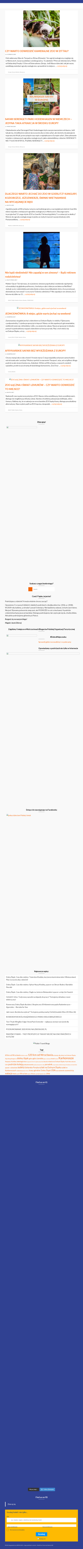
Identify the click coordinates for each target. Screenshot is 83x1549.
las (42, 1061)
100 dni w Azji (24, 1055)
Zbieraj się (22, 72)
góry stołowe (47, 1058)
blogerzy (14, 1058)
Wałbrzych (16, 1073)
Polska (20, 300)
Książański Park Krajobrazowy (34, 1061)
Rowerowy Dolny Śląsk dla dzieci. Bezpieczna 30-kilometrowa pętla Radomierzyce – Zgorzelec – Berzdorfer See (38, 1005)
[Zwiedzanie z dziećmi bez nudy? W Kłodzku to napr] (17, 1295)
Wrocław (25, 300)
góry (30, 1058)
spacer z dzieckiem (11, 1068)
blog (9, 1058)
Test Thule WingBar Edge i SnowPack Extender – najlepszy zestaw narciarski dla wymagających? (37, 1023)
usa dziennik (60, 1070)
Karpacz (8, 1061)
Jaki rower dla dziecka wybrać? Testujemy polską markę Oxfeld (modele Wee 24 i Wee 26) (41, 1012)
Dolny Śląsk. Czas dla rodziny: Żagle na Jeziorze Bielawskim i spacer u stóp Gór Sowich (39, 992)
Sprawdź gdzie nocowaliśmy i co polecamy (54, 642)
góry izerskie (38, 1058)
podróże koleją (15, 1064)
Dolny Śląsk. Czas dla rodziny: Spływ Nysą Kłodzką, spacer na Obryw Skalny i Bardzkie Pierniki (39, 985)
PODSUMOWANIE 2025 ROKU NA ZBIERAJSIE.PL (26, 1029)
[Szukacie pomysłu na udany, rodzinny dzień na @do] (41, 1412)
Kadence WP (50, 1545)
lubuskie (45, 1061)
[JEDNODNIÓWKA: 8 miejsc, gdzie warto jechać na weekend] (41, 308)
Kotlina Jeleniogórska (18, 1061)
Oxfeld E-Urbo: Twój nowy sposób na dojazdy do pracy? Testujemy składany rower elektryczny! (38, 998)
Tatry (27, 1070)
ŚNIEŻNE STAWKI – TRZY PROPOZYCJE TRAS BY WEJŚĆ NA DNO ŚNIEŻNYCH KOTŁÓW (38, 1035)
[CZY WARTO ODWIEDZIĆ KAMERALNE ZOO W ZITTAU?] (41, 28)
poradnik (48, 1064)
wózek (29, 1073)
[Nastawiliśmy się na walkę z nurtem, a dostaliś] (17, 1387)
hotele (56, 1058)
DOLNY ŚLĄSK (11, 300)
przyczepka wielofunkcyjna (59, 1064)
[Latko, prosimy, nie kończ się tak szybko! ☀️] (41, 1251)
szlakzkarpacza (21, 1070)
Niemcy (13, 72)
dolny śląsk (23, 1058)
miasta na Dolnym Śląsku (56, 1061)
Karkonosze (66, 1058)
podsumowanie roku (39, 1064)
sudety (21, 1067)
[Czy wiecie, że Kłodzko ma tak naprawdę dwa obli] (66, 1125)
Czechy (9, 337)
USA (53, 1070)
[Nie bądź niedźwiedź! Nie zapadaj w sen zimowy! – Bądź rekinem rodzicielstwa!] (41, 250)
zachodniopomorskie (41, 1073)
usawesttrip (69, 1070)
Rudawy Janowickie (72, 1064)
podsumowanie (28, 1064)
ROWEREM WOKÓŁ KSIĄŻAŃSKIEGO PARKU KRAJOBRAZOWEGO (34, 1017)
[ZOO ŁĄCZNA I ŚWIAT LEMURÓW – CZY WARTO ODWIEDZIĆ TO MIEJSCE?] (41, 379)
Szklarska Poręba (32, 1067)
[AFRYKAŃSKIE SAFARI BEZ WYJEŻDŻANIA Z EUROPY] (41, 345)
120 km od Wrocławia (40, 1054)
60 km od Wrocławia (13, 1055)
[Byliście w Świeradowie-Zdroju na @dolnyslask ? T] (17, 1155)
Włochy (33, 1073)
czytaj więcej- (62, 66)
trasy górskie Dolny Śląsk (40, 1070)
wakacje (8, 1073)
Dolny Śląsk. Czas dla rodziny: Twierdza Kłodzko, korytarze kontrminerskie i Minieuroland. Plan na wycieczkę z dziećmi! (41, 978)
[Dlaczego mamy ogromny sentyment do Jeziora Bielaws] (66, 1425)
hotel (53, 1058)
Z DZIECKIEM (15, 225)
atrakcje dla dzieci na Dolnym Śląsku (64, 1055)
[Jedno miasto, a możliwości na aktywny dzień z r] (41, 1156)
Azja (6, 1058)
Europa (9, 72)
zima (48, 1073)
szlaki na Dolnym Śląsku (50, 1067)
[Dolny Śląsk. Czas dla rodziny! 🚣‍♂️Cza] (66, 1263)
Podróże (17, 72)
